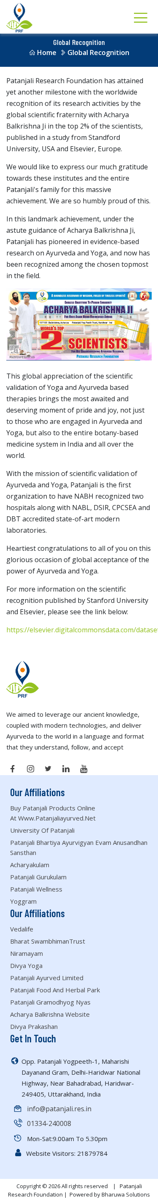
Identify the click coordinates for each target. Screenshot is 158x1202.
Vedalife (21, 929)
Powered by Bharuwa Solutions (110, 1194)
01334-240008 (49, 1123)
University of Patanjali (42, 830)
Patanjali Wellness (36, 889)
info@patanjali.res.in (59, 1108)
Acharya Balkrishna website (50, 1014)
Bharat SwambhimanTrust (47, 941)
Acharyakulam (29, 864)
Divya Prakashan (34, 1026)
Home (46, 52)
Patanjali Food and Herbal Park (55, 990)
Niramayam (26, 953)
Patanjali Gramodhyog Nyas (50, 1002)
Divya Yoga (26, 965)
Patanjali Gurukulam (38, 877)
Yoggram (23, 901)
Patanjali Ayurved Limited (46, 977)
